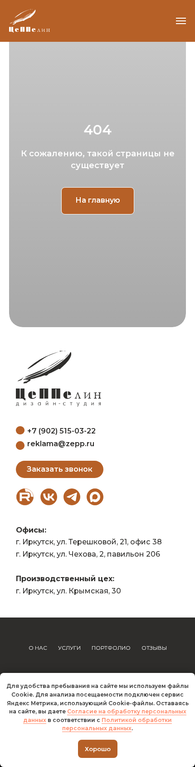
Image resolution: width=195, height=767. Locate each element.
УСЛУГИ (69, 647)
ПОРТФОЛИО (111, 647)
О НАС (38, 647)
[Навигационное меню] (181, 21)
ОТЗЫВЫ (154, 647)
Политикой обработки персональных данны (117, 724)
